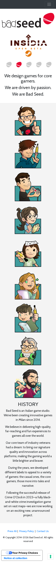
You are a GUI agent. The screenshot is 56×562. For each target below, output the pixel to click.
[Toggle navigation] (49, 4)
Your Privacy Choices (25, 552)
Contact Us (43, 531)
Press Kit (12, 531)
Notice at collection (15, 558)
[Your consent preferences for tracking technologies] (51, 557)
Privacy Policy (26, 531)
